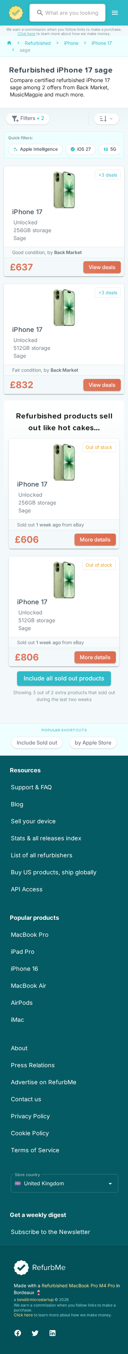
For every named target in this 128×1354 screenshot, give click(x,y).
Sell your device (33, 821)
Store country (27, 1174)
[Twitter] (35, 1332)
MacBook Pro (30, 934)
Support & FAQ (31, 787)
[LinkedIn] (52, 1332)
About (19, 1048)
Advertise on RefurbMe (43, 1082)
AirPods (22, 1002)
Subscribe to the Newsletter (50, 1231)
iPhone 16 (24, 968)
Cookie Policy (30, 1133)
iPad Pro (22, 951)
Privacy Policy (30, 1116)
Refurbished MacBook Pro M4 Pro (79, 1285)
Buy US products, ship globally (53, 872)
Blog (17, 804)
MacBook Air (28, 985)
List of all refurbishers (42, 855)
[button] (106, 119)
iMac (17, 1019)
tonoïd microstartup (35, 1299)
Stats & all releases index (46, 838)
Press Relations (33, 1065)
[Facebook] (18, 1332)
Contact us (26, 1099)
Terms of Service (35, 1150)
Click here (26, 33)
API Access (27, 889)
